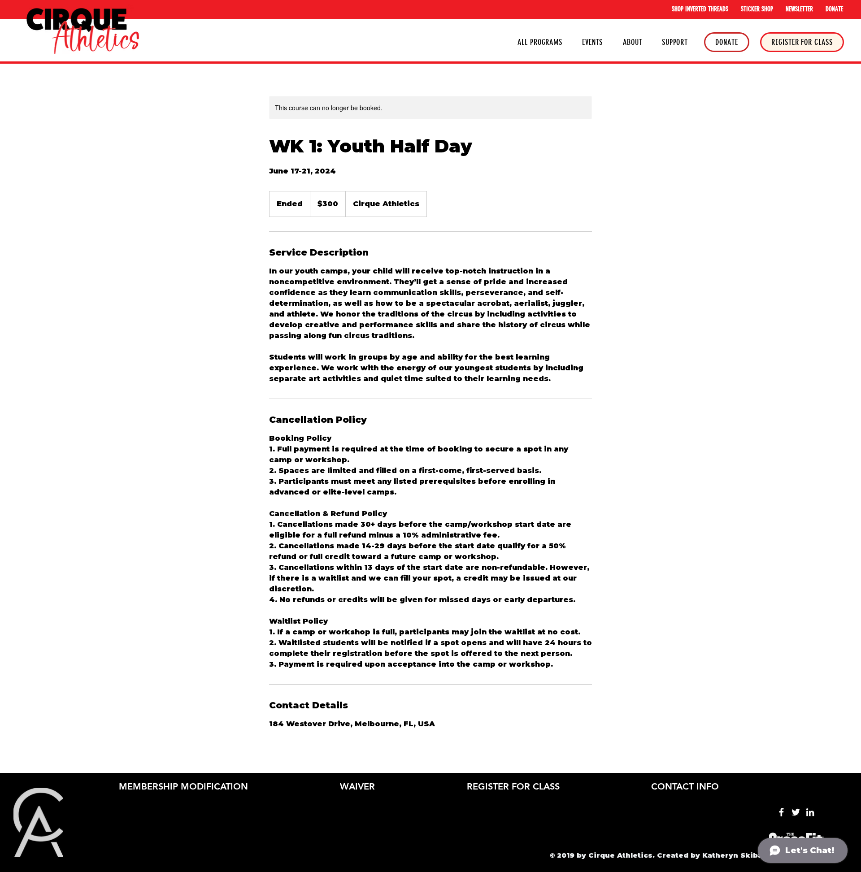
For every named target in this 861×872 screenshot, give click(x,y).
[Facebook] (781, 812)
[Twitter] (795, 812)
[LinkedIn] (810, 812)
